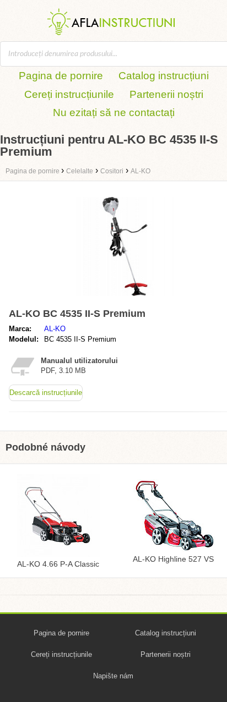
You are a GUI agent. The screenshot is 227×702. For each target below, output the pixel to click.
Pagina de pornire (61, 75)
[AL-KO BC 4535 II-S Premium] (125, 298)
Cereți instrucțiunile (69, 94)
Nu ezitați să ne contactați (114, 112)
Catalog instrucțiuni (163, 75)
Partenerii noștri (166, 94)
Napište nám (113, 676)
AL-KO (55, 329)
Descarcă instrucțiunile (45, 392)
